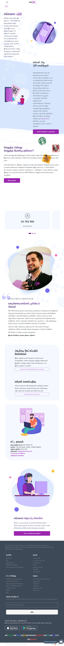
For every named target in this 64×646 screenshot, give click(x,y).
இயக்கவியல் (45, 118)
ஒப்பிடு (34, 565)
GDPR (8, 590)
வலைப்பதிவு (36, 583)
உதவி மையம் (36, 590)
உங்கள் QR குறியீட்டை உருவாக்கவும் (46, 131)
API (7, 560)
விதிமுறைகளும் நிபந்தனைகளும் (14, 583)
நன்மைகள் (9, 558)
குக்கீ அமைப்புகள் (10, 588)
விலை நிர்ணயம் (37, 562)
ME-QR (6, 6)
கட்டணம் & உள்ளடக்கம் (39, 560)
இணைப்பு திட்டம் (10, 562)
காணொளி (36, 585)
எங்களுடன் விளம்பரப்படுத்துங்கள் (14, 567)
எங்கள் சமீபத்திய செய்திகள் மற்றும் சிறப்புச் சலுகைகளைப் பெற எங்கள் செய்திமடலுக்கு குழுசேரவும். (31, 599)
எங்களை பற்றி (36, 558)
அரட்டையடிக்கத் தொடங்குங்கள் (32, 533)
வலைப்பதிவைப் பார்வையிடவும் (32, 394)
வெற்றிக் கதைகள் (37, 588)
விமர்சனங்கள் (36, 571)
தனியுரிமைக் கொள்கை (17, 455)
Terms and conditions (18, 453)
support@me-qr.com (25, 451)
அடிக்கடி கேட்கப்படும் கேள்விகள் (41, 579)
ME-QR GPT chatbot (11, 565)
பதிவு (32, 612)
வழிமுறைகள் (36, 581)
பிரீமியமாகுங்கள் (12, 180)
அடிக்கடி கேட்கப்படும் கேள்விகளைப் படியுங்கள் (32, 369)
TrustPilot (35, 569)
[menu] (7, 2)
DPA (7, 592)
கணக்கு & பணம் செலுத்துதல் (14, 579)
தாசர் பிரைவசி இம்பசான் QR (13, 585)
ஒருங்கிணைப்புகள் (38, 567)
